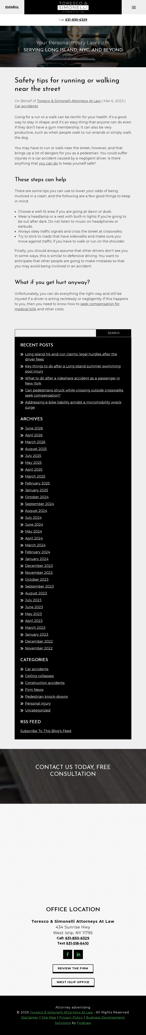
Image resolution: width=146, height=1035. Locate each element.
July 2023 (33, 600)
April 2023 (34, 621)
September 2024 (39, 504)
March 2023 (35, 628)
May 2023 (33, 614)
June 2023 (34, 607)
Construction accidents (45, 683)
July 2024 (33, 518)
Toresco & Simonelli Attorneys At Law (69, 101)
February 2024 (37, 552)
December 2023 (39, 566)
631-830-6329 (76, 20)
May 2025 (33, 463)
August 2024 (36, 511)
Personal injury (38, 703)
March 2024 (35, 545)
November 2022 (39, 648)
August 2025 (36, 449)
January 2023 (36, 634)
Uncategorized (37, 710)
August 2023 (36, 593)
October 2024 (37, 497)
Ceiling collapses (39, 676)
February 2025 (37, 483)
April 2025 (33, 469)
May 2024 (33, 531)
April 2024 (34, 538)
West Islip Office (73, 982)
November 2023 (39, 573)
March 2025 (35, 476)
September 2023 (39, 586)
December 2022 (39, 641)
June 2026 (34, 428)
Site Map (49, 1017)
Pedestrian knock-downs (46, 697)
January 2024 (36, 559)
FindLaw (84, 1023)
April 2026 (34, 435)
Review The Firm (73, 968)
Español (12, 7)
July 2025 (33, 456)
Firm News (34, 690)
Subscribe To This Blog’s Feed (45, 731)
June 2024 (34, 524)
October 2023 (36, 579)
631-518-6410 (77, 943)
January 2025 (36, 490)
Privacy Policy (71, 1017)
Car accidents (26, 106)
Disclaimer (30, 1017)
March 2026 (35, 442)
